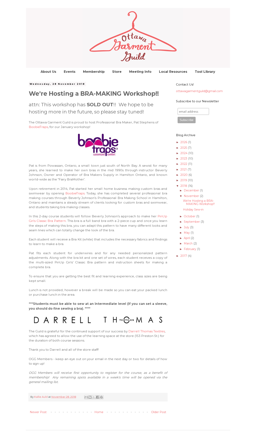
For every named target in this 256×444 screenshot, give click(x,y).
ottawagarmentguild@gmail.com (199, 91)
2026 (184, 142)
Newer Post (38, 412)
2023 (184, 158)
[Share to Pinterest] (101, 397)
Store (117, 72)
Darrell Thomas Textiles (146, 331)
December (192, 190)
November (192, 196)
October (190, 216)
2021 (184, 169)
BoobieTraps (38, 127)
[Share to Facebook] (98, 397)
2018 (184, 186)
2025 (184, 148)
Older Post (158, 412)
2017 (184, 256)
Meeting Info (140, 72)
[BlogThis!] (90, 397)
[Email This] (86, 397)
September (192, 221)
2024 (184, 153)
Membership (94, 72)
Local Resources (173, 72)
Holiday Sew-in (193, 209)
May (187, 232)
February (190, 249)
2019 (184, 180)
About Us (48, 72)
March (188, 243)
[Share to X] (94, 397)
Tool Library (205, 72)
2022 (184, 164)
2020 (184, 175)
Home (98, 412)
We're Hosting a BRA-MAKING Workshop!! (199, 202)
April (187, 238)
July (187, 227)
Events (69, 72)
